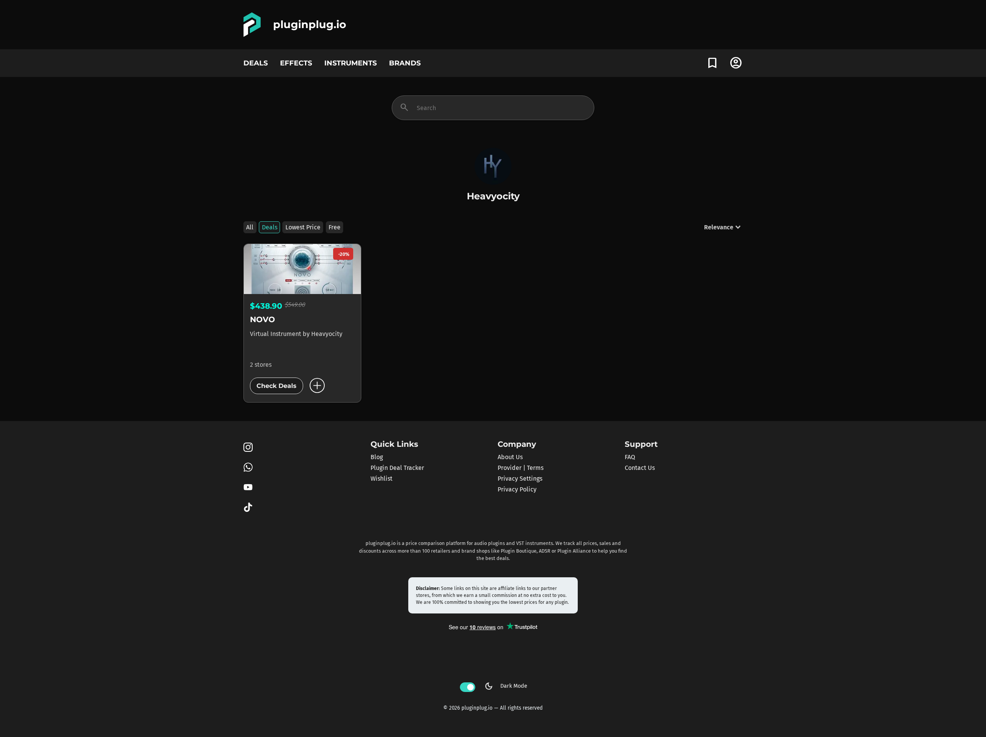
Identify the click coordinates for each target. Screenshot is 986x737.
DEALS (255, 63)
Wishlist (381, 478)
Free (334, 227)
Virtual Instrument (276, 334)
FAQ (630, 457)
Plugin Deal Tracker (397, 467)
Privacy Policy (517, 489)
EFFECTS (296, 63)
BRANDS (405, 63)
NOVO (262, 319)
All (249, 227)
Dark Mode (505, 686)
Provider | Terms (520, 467)
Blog (377, 457)
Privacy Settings (520, 478)
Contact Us (640, 467)
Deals (269, 227)
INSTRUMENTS (350, 63)
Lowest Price (302, 227)
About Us (510, 457)
